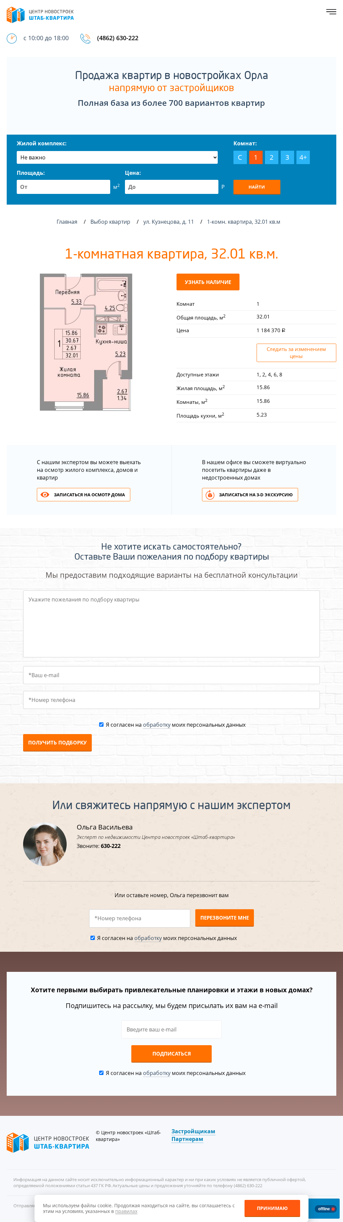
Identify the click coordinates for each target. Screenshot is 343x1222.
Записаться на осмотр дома (89, 495)
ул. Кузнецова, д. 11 (169, 221)
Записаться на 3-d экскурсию (256, 495)
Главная (67, 221)
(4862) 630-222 (117, 38)
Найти (257, 187)
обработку (156, 724)
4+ (303, 157)
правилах (126, 1211)
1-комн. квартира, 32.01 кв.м (244, 221)
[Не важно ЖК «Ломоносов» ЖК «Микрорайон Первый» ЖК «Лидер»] (117, 157)
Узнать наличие (208, 282)
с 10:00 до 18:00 (46, 38)
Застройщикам (193, 1131)
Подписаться (171, 1053)
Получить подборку (57, 742)
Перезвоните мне (224, 917)
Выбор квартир (111, 221)
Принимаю (272, 1208)
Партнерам (187, 1139)
